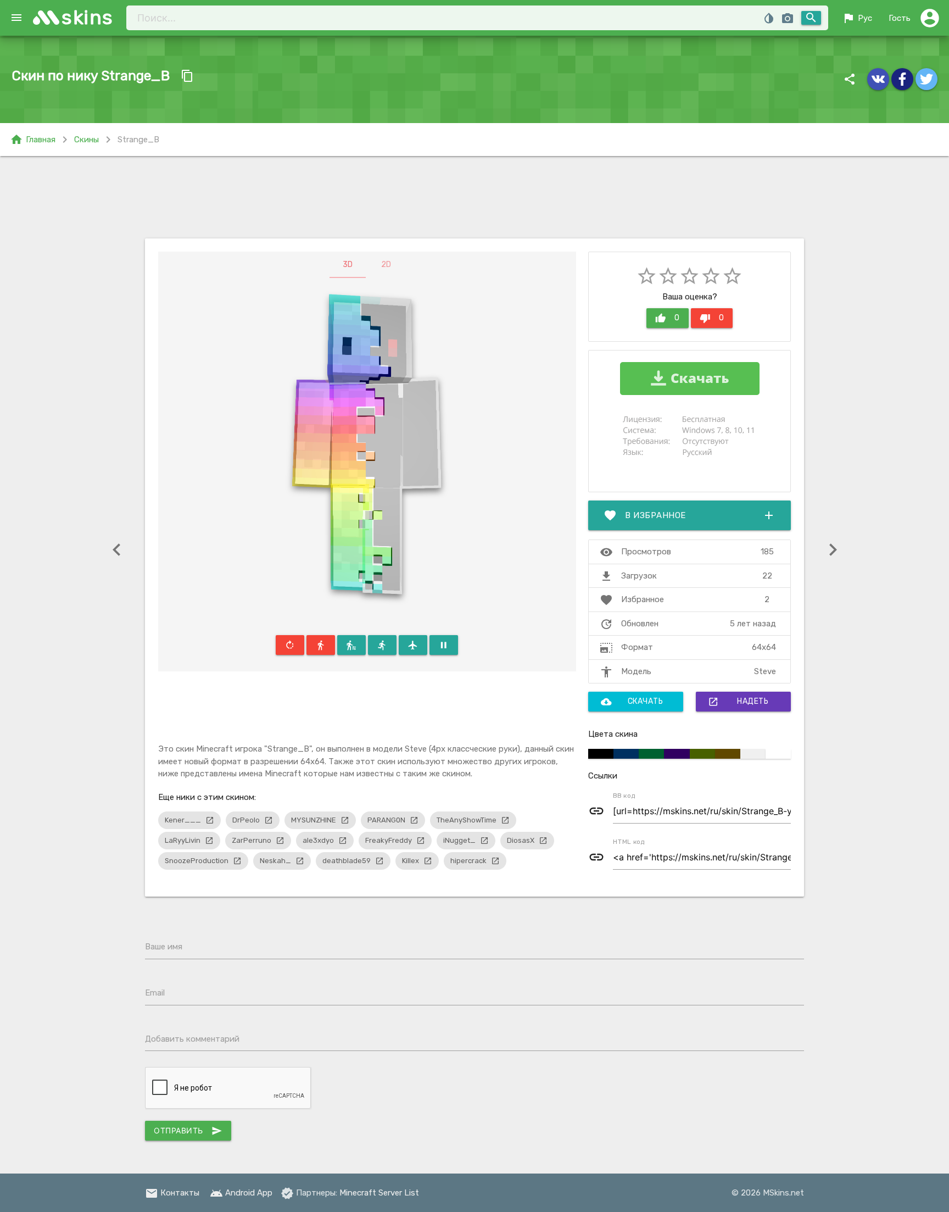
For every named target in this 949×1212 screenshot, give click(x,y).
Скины (86, 139)
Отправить (188, 1130)
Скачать (632, 701)
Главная (32, 139)
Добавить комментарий (192, 1039)
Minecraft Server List (379, 1193)
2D (386, 264)
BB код (624, 795)
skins (88, 17)
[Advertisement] (474, 197)
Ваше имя (163, 947)
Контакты (172, 1193)
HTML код (629, 842)
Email (155, 993)
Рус (857, 18)
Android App (241, 1193)
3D (348, 264)
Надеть (738, 701)
